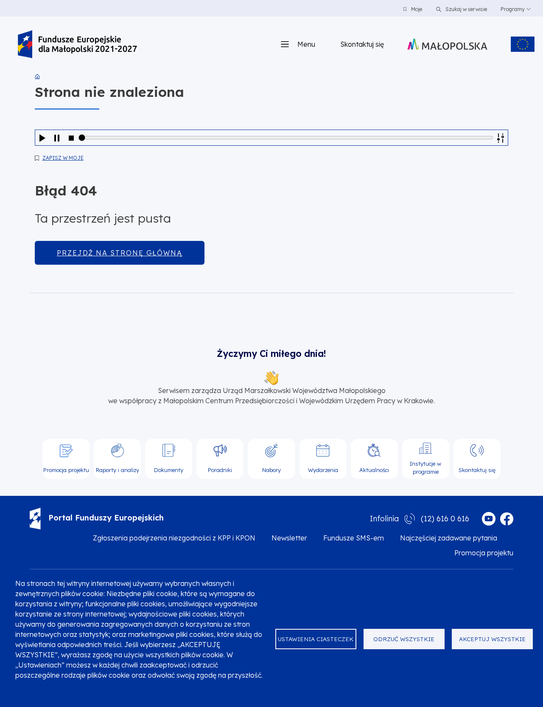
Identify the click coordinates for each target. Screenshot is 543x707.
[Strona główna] (77, 44)
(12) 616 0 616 (445, 518)
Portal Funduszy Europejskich (106, 518)
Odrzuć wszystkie (403, 638)
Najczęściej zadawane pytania (448, 538)
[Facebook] (506, 519)
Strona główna (37, 76)
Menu (306, 44)
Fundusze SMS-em (353, 538)
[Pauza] (57, 137)
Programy (513, 9)
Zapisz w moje (63, 158)
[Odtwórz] (42, 137)
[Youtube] (488, 519)
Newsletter (289, 538)
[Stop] (71, 137)
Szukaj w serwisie (465, 9)
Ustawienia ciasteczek (315, 638)
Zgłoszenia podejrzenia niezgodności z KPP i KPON (174, 538)
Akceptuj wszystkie (492, 638)
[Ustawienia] (500, 137)
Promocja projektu (483, 553)
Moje (416, 9)
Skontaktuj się (362, 44)
